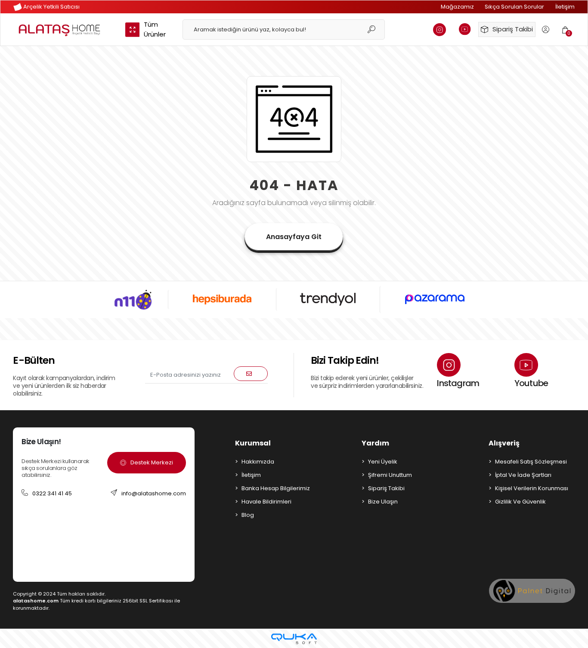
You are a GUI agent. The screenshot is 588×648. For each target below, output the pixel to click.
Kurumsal (253, 443)
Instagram (458, 383)
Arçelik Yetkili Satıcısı (51, 7)
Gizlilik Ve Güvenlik (520, 502)
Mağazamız (457, 7)
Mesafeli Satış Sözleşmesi (531, 462)
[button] (565, 29)
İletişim (565, 7)
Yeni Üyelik (382, 462)
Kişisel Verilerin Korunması (531, 488)
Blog (247, 515)
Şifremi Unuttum (390, 475)
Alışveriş (504, 443)
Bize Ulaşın (383, 502)
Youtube (531, 383)
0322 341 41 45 (52, 493)
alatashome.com (36, 600)
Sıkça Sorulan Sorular (514, 7)
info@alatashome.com (153, 493)
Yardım (375, 443)
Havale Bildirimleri (266, 502)
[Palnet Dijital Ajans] (532, 591)
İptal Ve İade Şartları (523, 475)
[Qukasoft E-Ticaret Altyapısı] (294, 638)
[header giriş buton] (545, 29)
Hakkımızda (257, 462)
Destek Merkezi (151, 462)
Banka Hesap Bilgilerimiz (275, 488)
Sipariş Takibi (512, 29)
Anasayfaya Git (294, 237)
